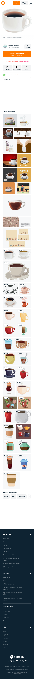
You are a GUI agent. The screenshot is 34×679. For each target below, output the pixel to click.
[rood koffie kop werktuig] (10, 502)
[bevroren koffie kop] (23, 503)
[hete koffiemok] (9, 387)
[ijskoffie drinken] (10, 637)
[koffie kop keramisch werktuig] (9, 373)
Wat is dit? (15, 75)
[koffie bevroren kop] (10, 431)
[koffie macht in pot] (10, 606)
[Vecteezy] (3, 3)
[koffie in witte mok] (10, 314)
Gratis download (17, 54)
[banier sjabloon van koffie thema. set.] (16, 281)
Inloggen (24, 3)
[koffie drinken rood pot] (21, 547)
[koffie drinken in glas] (22, 430)
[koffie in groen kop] (10, 459)
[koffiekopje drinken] (16, 343)
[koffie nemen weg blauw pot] (10, 654)
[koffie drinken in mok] (10, 402)
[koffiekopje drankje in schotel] (23, 373)
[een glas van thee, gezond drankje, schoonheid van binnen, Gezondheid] (10, 122)
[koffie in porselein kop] (11, 561)
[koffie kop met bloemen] (11, 445)
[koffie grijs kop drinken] (10, 488)
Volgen (28, 47)
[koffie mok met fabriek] (9, 547)
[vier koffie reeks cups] (10, 591)
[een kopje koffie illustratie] (9, 205)
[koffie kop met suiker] (10, 361)
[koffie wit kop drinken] (23, 387)
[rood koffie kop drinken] (10, 416)
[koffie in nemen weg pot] (9, 576)
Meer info (7, 81)
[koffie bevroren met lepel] (10, 473)
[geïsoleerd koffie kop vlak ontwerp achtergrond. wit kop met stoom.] (10, 176)
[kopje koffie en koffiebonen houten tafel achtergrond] (10, 191)
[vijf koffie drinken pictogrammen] (10, 533)
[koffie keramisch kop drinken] (10, 326)
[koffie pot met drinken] (10, 621)
